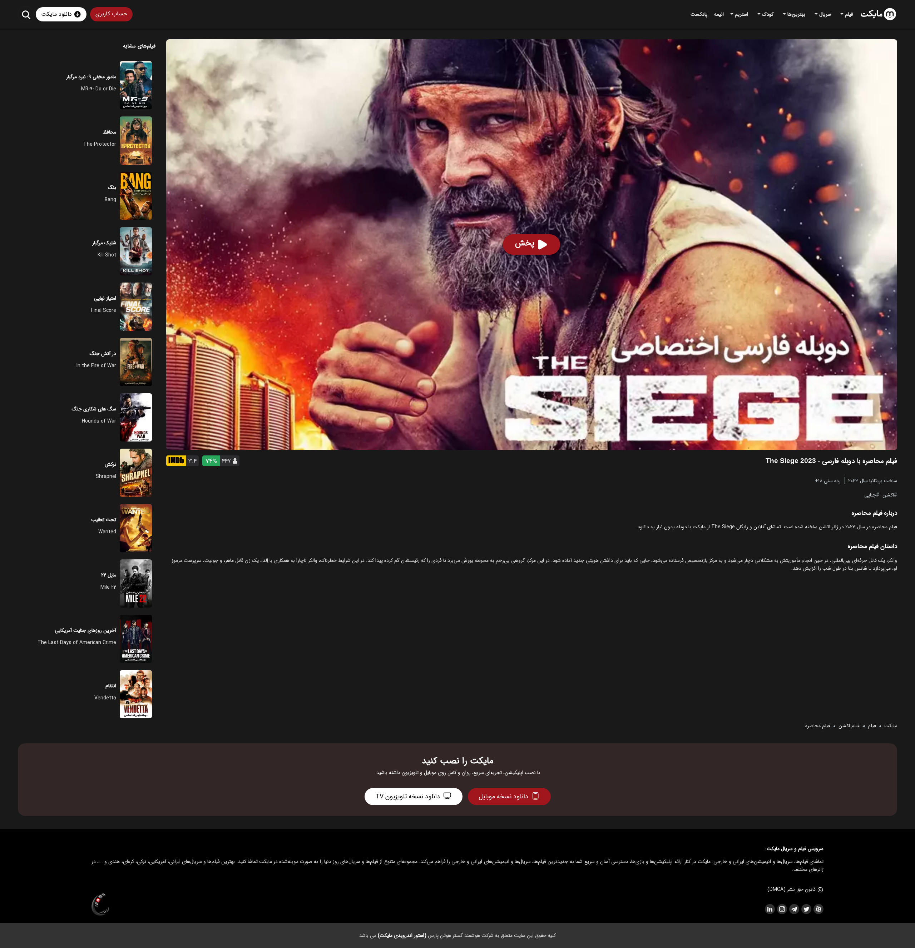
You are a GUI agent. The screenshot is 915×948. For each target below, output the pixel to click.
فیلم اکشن (849, 726)
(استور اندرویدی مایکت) (402, 935)
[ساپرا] (100, 904)
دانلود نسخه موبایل (503, 797)
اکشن (888, 494)
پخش (524, 243)
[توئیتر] (806, 909)
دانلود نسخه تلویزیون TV (407, 797)
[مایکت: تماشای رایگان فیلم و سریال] (878, 14)
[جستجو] (26, 14)
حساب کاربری (111, 13)
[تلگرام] (793, 909)
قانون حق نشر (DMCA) (791, 889)
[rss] (769, 909)
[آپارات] (818, 909)
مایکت (890, 726)
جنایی (870, 494)
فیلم (872, 726)
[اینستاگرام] (781, 909)
